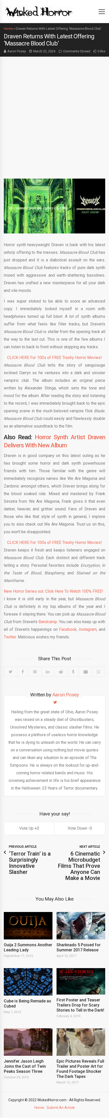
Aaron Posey (16, 51)
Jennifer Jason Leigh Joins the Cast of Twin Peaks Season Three (25, 1066)
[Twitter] (10, 671)
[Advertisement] (54, 113)
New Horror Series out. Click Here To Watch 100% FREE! (53, 591)
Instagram (88, 629)
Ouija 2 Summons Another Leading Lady (28, 947)
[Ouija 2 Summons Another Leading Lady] (28, 925)
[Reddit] (60, 671)
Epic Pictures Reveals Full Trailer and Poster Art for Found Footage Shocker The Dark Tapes (80, 1069)
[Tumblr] (73, 671)
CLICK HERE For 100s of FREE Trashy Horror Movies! (54, 357)
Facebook (68, 629)
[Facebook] (23, 671)
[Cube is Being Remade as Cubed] (28, 982)
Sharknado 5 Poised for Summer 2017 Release (79, 947)
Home (8, 28)
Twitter (10, 637)
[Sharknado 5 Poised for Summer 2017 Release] (81, 925)
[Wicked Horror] (39, 11)
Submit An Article (61, 1107)
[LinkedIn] (47, 671)
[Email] (85, 671)
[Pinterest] (34, 671)
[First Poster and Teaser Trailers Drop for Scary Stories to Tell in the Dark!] (81, 981)
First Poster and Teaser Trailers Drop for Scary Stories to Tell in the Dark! (80, 1005)
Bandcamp (48, 621)
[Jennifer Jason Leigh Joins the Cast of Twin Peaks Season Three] (28, 1042)
